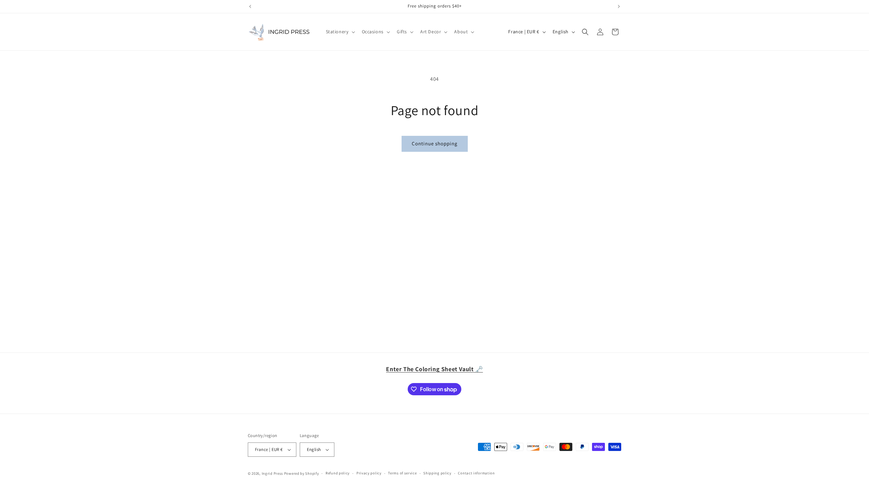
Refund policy (338, 473)
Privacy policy (369, 473)
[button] (340, 31)
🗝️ (434, 369)
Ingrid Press (272, 473)
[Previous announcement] (250, 6)
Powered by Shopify (301, 473)
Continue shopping (435, 143)
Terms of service (402, 473)
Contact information (476, 473)
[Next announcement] (618, 6)
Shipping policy (437, 473)
